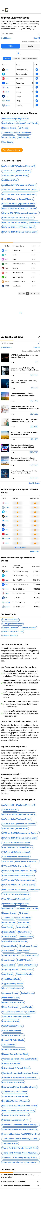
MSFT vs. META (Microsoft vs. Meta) (18, 1110)
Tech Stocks (8, 133)
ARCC (8, 105)
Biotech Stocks (9, 936)
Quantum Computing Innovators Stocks (20, 1073)
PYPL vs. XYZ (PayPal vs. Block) (16, 866)
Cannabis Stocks (9, 946)
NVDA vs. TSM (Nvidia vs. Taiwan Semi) (19, 232)
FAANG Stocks (8, 965)
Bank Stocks (23, 137)
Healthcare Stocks (28, 946)
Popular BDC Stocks (11, 1063)
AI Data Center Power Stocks (15, 1096)
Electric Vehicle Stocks (12, 988)
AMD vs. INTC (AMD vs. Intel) (15, 175)
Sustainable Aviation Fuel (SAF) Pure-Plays (21, 1134)
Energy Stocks (8, 137)
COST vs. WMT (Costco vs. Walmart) (18, 194)
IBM (7, 83)
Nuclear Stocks (9, 128)
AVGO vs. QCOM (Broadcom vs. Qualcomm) (21, 189)
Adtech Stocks (8, 1045)
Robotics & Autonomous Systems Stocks (20, 1077)
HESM (8, 101)
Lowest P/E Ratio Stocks (13, 1040)
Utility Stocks (27, 969)
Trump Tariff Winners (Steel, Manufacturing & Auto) (21, 1153)
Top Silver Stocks (10, 1143)
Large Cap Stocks (10, 969)
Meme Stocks (24, 932)
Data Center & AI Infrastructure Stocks (19, 1106)
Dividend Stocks (9, 123)
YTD (31, 293)
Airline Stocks (23, 951)
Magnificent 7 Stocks (28, 123)
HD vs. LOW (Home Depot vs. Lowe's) (19, 208)
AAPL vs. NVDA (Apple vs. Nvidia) (16, 171)
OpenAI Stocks (31, 955)
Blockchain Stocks (24, 974)
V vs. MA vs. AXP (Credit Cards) (16, 899)
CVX (7, 87)
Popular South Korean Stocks (15, 1115)
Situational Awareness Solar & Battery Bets (21, 1125)
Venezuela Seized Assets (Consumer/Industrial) (21, 1162)
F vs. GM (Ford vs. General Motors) (17, 199)
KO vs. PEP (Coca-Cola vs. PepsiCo (18, 218)
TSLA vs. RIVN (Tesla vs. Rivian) (16, 842)
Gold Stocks (7, 142)
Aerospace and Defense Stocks (16, 1016)
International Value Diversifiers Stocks (19, 1087)
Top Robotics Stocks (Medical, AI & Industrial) (21, 1139)
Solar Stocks (8, 960)
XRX (7, 78)
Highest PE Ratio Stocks (13, 1002)
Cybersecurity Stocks (12, 955)
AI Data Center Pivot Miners (14, 1092)
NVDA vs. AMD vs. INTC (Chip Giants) (18, 227)
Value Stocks (8, 951)
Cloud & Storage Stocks (13, 1035)
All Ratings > (34, 551)
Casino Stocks (27, 993)
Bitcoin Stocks (8, 932)
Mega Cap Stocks (10, 1007)
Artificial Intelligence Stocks (14, 941)
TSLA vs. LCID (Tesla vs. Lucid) (16, 852)
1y (27, 293)
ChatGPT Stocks (24, 960)
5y (38, 293)
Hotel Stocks (26, 1007)
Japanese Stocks (10, 993)
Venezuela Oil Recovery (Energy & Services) (21, 1157)
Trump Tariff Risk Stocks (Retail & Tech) (20, 1148)
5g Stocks (30, 1012)
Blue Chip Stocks (23, 133)
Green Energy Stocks (27, 965)
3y (34, 293)
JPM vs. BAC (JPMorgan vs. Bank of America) (21, 213)
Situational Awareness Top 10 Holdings (19, 1129)
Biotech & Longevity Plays (13, 1049)
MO (7, 70)
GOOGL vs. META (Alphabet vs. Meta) (18, 204)
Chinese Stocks (26, 936)
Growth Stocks (22, 927)
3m (20, 293)
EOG (7, 92)
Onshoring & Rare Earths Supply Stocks (19, 1059)
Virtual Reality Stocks (11, 1031)
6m (24, 293)
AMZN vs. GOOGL (10, 180)
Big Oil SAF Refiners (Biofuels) (15, 1101)
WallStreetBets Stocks (12, 1026)
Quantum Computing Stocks (15, 118)
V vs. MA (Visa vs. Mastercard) (16, 856)
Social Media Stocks (11, 979)
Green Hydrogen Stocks (13, 1012)
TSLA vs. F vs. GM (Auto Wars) (15, 894)
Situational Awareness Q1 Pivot (16, 1120)
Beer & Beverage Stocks (13, 1082)
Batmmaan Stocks (10, 1021)
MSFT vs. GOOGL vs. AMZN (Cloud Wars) (20, 222)
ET (7, 96)
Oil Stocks (23, 128)
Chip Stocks (7, 974)
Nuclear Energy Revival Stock (15, 1054)
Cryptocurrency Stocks (12, 983)
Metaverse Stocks (10, 998)
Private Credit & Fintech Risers (16, 1068)
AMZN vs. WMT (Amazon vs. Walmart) (19, 185)
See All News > (34, 483)
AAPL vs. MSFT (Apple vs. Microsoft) (18, 166)
